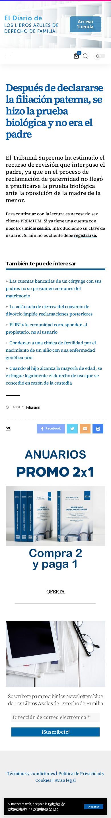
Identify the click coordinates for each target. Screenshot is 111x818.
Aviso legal (65, 780)
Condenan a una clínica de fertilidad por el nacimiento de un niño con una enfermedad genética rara (51, 350)
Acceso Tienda (85, 24)
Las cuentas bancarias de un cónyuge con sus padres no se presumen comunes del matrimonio (54, 288)
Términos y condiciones (31, 773)
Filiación (33, 407)
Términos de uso (45, 809)
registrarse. (85, 235)
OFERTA (55, 591)
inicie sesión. (38, 228)
